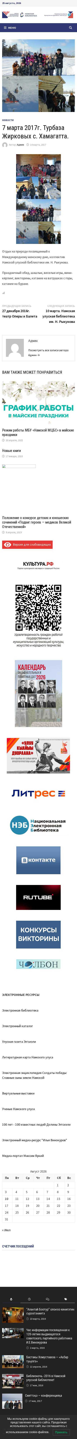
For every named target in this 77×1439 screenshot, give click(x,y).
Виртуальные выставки (18, 1093)
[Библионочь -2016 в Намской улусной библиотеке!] (13, 1376)
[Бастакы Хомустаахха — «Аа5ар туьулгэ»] (13, 1358)
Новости (8, 120)
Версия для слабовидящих (31, 544)
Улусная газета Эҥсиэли (19, 1041)
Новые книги (11, 450)
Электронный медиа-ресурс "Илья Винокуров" (34, 1140)
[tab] (11, 1299)
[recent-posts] (29, 1299)
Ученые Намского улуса (18, 1109)
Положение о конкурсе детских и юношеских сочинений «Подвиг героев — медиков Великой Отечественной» (36, 522)
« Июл (6, 1230)
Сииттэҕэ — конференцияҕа (43, 1395)
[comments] (47, 1299)
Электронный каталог (17, 1026)
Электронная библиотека (20, 1010)
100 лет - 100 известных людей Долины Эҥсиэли (36, 1124)
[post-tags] (66, 1299)
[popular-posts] (11, 1299)
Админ (20, 144)
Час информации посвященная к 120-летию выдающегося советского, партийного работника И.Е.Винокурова (49, 1336)
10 (6, 1199)
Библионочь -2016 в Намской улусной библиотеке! (45, 1378)
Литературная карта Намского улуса (27, 1057)
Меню (12, 27)
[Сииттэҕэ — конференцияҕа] (12, 1396)
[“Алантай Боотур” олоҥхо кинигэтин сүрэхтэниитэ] (13, 1310)
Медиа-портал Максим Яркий (23, 1156)
